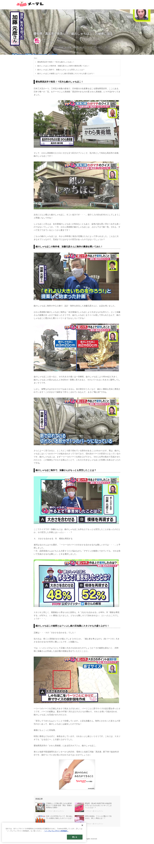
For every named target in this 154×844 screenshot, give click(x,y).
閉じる (74, 837)
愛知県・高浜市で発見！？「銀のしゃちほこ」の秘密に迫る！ (75, 33)
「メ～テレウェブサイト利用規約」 (56, 831)
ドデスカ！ (46, 42)
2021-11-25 (46, 40)
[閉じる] (82, 825)
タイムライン (58, 42)
